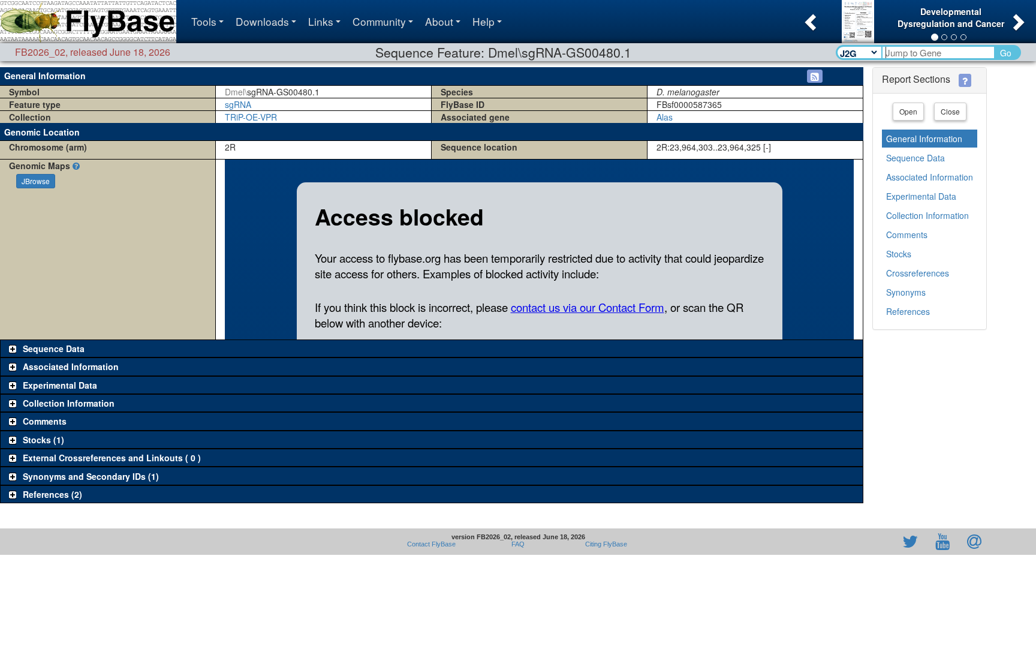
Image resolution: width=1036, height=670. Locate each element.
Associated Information (929, 177)
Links (320, 21)
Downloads (262, 21)
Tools (203, 21)
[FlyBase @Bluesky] (840, 541)
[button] (809, 18)
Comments (906, 235)
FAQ (518, 544)
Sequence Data (915, 158)
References (908, 311)
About (439, 21)
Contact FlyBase (431, 544)
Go (1005, 53)
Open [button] (908, 111)
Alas (664, 117)
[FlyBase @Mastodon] (876, 541)
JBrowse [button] (36, 181)
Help (483, 21)
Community (379, 21)
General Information (924, 139)
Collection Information (927, 215)
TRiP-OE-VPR (251, 117)
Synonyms (906, 292)
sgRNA (238, 104)
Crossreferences (917, 273)
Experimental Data (921, 196)
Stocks (898, 254)
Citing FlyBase (604, 544)
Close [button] (950, 111)
